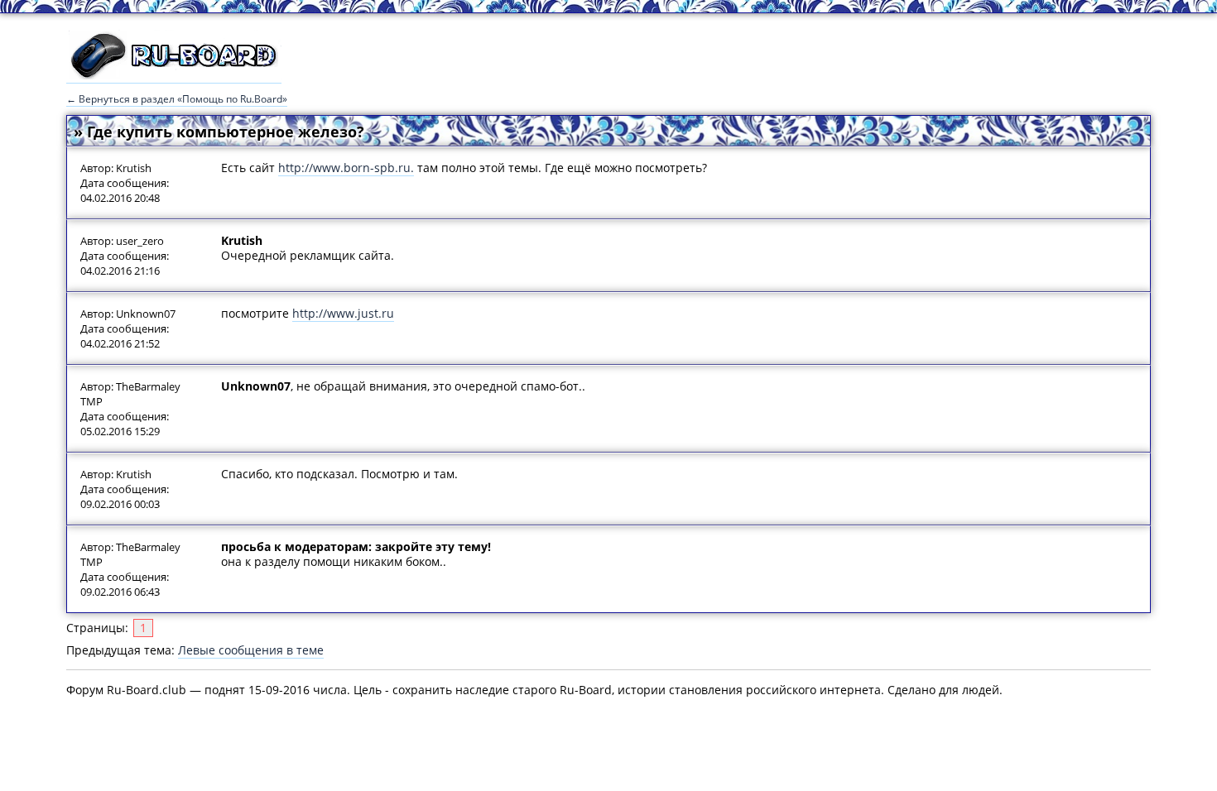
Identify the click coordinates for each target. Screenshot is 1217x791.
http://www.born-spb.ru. (346, 167)
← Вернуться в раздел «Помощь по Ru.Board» (176, 99)
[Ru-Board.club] (173, 75)
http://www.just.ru (343, 313)
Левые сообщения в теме (251, 650)
